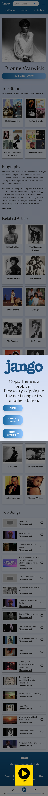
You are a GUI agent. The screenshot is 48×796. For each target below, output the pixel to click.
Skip (12, 408)
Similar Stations (11, 420)
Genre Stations (11, 433)
